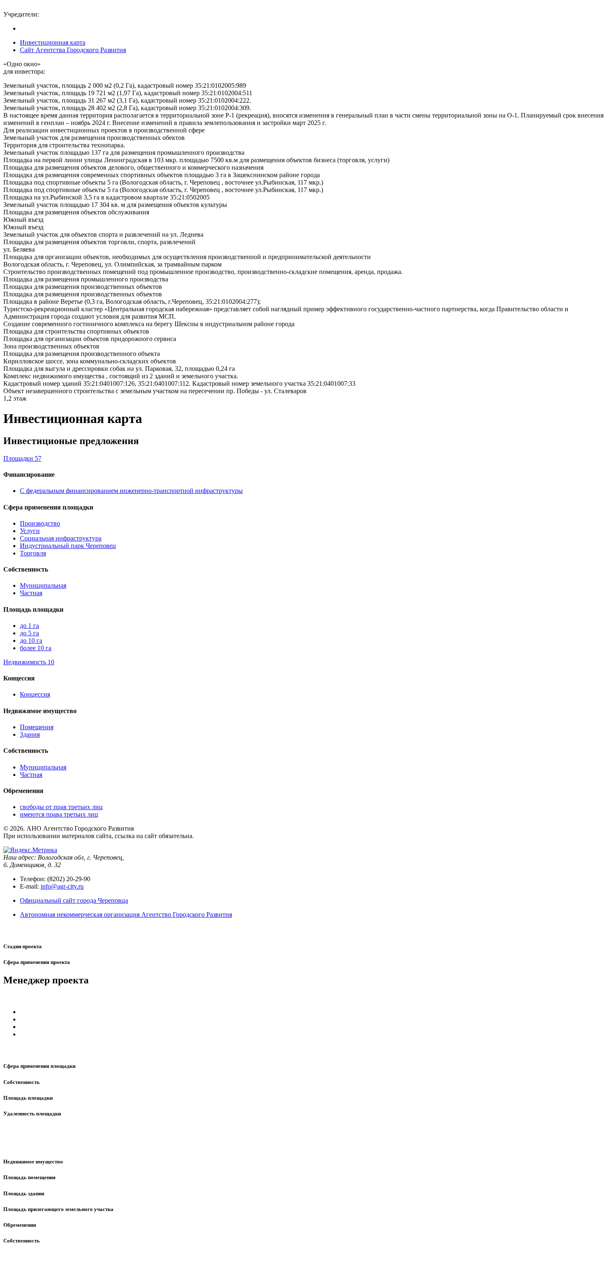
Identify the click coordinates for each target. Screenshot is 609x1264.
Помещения (36, 727)
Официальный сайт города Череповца (74, 900)
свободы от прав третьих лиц (61, 806)
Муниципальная (43, 585)
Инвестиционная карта (52, 42)
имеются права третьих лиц (59, 814)
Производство (40, 523)
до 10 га (31, 640)
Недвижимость (28, 662)
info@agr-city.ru (62, 886)
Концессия (35, 694)
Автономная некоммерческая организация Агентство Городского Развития (126, 914)
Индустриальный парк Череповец (68, 545)
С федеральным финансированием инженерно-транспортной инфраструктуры (131, 490)
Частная (31, 592)
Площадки (22, 458)
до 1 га (29, 625)
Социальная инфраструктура (61, 538)
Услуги (30, 530)
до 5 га (29, 633)
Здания (30, 734)
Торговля (33, 553)
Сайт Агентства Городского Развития (73, 49)
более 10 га (35, 647)
